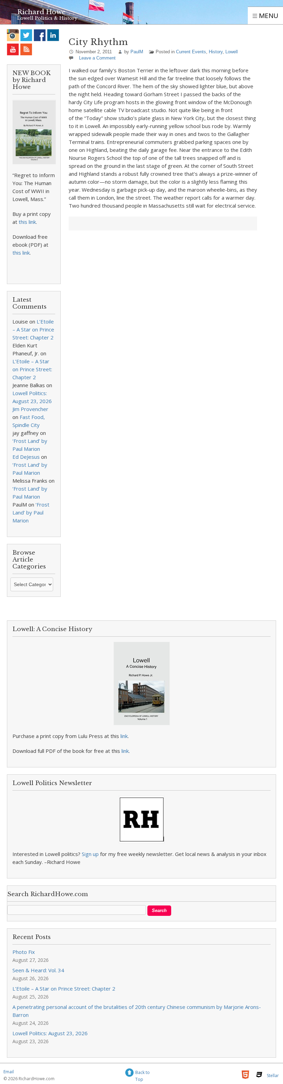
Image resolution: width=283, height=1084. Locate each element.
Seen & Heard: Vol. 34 (38, 970)
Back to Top (142, 1073)
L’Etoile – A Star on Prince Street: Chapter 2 (33, 329)
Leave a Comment (97, 58)
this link (27, 221)
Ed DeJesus (26, 456)
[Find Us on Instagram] (13, 35)
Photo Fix (23, 951)
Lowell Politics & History (47, 18)
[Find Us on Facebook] (40, 35)
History (216, 51)
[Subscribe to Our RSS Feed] (26, 49)
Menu (267, 15)
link (124, 735)
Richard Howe (41, 12)
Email (8, 1072)
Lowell (231, 51)
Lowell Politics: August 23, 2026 (50, 1033)
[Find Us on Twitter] (26, 35)
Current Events (191, 51)
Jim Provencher (30, 409)
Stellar (273, 1075)
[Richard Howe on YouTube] (13, 49)
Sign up (90, 853)
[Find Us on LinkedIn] (53, 35)
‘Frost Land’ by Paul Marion (30, 512)
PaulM (136, 51)
